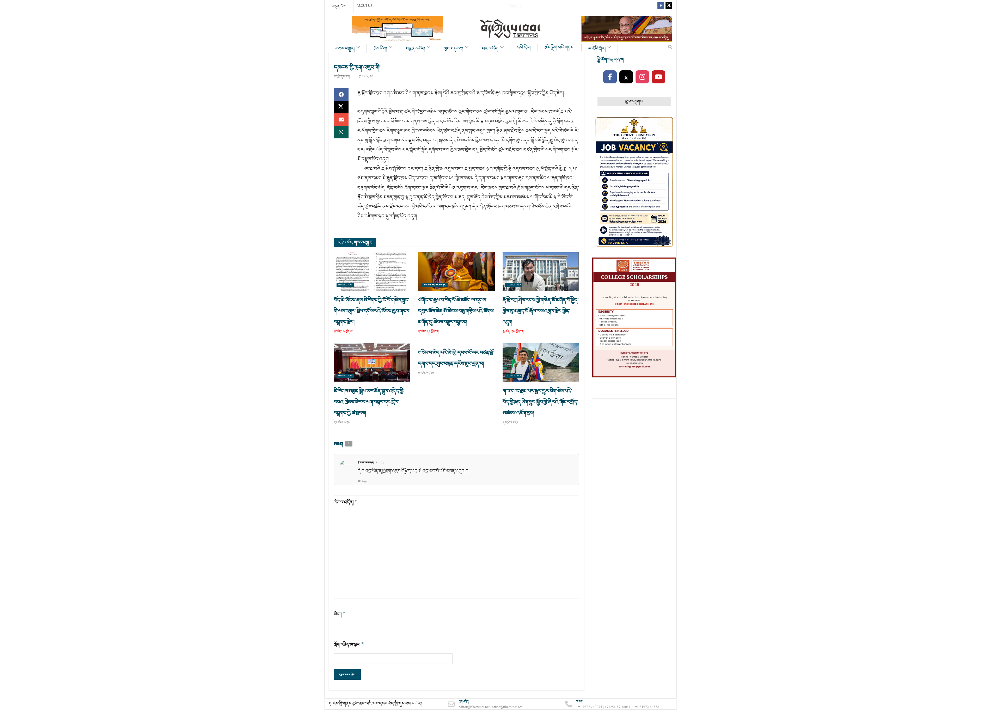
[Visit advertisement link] (397, 29)
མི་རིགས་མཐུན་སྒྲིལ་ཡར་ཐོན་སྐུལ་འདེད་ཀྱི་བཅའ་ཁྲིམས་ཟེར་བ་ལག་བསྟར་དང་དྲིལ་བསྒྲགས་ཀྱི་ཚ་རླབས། (369, 402)
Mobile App (345, 285)
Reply (364, 481)
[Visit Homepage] (510, 28)
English (515, 6)
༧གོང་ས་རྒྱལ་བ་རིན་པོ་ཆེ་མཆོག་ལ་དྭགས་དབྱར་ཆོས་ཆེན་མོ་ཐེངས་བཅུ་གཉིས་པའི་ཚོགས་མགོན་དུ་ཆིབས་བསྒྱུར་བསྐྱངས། (456, 311)
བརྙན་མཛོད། (415, 48)
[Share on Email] (341, 119)
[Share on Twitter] (341, 107)
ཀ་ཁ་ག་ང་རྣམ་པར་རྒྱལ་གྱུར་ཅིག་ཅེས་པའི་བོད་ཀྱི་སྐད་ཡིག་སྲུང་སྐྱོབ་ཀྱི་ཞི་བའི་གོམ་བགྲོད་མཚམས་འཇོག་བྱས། (540, 402)
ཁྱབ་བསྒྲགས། (453, 48)
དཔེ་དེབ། (524, 47)
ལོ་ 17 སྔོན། (380, 462)
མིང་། (339, 614)
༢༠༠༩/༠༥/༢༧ (365, 76)
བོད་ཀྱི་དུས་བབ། (342, 76)
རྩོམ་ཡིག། (380, 48)
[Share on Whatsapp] (341, 132)
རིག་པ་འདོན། (345, 502)
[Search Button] (670, 48)
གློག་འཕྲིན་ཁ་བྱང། (349, 644)
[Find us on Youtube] (658, 77)
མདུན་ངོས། (339, 6)
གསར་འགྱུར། (345, 48)
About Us (365, 6)
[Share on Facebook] (341, 94)
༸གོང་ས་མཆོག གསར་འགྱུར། (434, 285)
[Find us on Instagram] (642, 77)
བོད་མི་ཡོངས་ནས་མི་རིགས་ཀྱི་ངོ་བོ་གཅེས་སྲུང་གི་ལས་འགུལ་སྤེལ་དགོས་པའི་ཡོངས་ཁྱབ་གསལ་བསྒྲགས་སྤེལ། (372, 311)
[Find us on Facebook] (660, 6)
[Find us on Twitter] (669, 6)
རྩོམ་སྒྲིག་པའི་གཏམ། (560, 47)
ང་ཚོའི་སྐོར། (597, 48)
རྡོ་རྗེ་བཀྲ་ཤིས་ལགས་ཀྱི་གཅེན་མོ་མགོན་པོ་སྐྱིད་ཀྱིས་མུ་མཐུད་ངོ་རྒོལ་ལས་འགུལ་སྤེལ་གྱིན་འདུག (540, 311)
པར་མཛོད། (490, 48)
